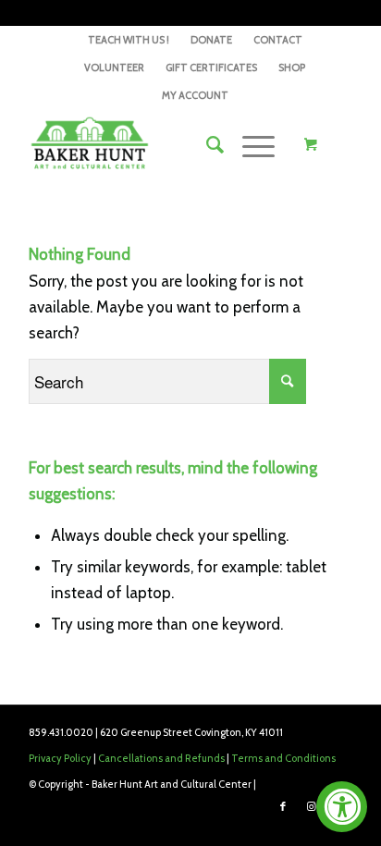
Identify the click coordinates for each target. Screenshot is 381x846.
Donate (211, 39)
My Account (195, 95)
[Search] (206, 145)
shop (291, 67)
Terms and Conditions (283, 758)
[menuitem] (129, 39)
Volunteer (114, 67)
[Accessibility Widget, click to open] (341, 806)
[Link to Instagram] (311, 806)
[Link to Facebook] (283, 806)
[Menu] (249, 145)
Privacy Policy (60, 758)
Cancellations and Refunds (161, 758)
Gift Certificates (211, 67)
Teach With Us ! (128, 39)
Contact (277, 39)
